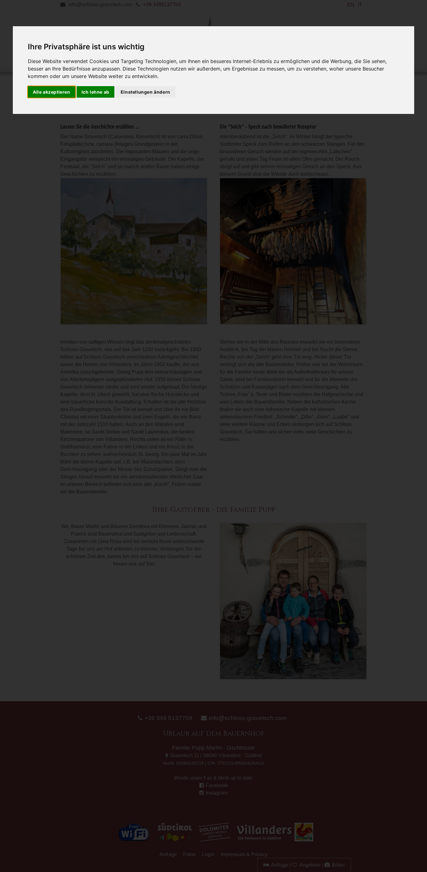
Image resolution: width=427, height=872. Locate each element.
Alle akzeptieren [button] (51, 92)
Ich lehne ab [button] (95, 92)
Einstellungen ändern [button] (145, 92)
